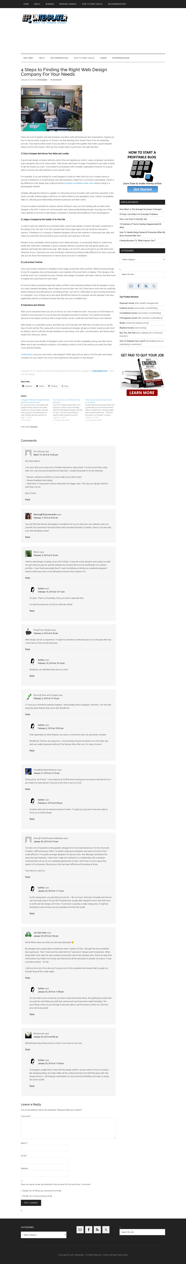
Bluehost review (127, 328)
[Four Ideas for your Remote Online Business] (69, 410)
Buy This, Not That (128, 333)
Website (24, 1168)
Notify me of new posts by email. (37, 1196)
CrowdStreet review (128, 313)
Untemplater (45, 19)
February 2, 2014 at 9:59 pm (50, 803)
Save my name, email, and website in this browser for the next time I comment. (56, 1184)
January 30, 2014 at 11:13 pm (51, 891)
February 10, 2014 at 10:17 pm (51, 592)
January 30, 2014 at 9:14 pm (46, 841)
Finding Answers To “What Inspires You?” (138, 240)
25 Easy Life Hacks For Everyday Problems (139, 214)
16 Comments (56, 80)
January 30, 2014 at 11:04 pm (51, 1063)
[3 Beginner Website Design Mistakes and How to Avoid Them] (37, 410)
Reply (27, 499)
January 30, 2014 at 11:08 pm (51, 992)
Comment (26, 1116)
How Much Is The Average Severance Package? (141, 209)
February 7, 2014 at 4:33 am (46, 518)
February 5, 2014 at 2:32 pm (46, 555)
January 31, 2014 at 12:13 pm (46, 773)
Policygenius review (129, 318)
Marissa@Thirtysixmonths (45, 514)
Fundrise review (127, 308)
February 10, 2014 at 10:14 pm (51, 663)
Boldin (122, 323)
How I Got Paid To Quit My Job (133, 219)
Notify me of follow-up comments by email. (42, 1191)
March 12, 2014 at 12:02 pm (46, 455)
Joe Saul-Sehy (40, 933)
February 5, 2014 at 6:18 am (46, 633)
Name (24, 1143)
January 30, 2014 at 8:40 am (46, 1037)
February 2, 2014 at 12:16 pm (46, 698)
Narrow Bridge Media (113, 1255)
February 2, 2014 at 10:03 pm (51, 728)
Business (34, 427)
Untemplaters (27, 354)
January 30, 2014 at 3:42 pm (46, 936)
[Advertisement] (119, 31)
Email (24, 1156)
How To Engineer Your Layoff (132, 341)
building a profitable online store (79, 183)
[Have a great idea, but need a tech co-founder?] (101, 410)
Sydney (41, 588)
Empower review (127, 303)
